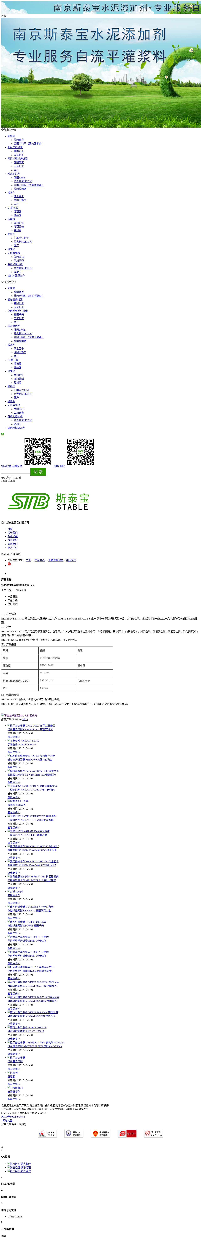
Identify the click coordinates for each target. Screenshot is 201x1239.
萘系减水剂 (14, 895)
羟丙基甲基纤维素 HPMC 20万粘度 (27, 955)
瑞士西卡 (19, 196)
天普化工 (19, 155)
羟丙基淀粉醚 (15, 1061)
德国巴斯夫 (20, 200)
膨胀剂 (11, 234)
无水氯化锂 (14, 253)
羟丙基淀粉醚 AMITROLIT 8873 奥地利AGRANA (35, 1046)
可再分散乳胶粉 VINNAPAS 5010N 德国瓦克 (32, 1001)
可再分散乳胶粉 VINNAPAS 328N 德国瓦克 (32, 1016)
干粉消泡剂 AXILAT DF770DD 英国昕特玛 (31, 789)
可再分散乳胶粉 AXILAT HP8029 (26, 1031)
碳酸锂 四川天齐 (17, 805)
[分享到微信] (2, 434)
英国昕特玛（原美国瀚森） (29, 143)
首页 (10, 529)
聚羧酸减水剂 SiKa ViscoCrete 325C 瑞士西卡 (32, 850)
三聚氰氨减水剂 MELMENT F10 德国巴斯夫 (32, 880)
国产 (16, 170)
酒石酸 (17, 211)
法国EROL (20, 177)
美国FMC (19, 256)
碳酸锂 (11, 219)
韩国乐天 (19, 151)
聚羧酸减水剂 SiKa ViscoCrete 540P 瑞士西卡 (32, 865)
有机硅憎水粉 (15, 264)
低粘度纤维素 (15, 147)
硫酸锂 (11, 249)
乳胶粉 (11, 136)
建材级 (17, 230)
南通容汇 (19, 222)
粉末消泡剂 (14, 173)
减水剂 (11, 192)
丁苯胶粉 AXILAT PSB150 (22, 744)
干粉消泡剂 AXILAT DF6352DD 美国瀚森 (30, 820)
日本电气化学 (21, 238)
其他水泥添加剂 (16, 275)
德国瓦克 (19, 139)
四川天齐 (19, 260)
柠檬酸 (17, 215)
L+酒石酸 (13, 207)
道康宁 (17, 272)
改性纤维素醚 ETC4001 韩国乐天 (26, 925)
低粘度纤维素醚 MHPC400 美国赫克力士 (30, 759)
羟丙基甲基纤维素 (18, 158)
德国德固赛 (20, 189)
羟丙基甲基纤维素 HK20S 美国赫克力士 (30, 971)
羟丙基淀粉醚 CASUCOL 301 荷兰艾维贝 (30, 729)
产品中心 (40, 560)
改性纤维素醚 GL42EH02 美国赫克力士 (29, 910)
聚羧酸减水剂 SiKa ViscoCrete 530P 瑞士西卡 (32, 774)
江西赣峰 (19, 226)
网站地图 (7, 1120)
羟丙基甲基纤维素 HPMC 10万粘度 (27, 940)
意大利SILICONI (23, 181)
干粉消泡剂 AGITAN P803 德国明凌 (27, 835)
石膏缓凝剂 (14, 1091)
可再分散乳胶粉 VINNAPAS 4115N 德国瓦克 (32, 986)
